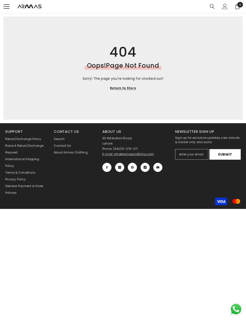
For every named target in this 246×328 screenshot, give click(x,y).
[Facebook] (106, 167)
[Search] (212, 6)
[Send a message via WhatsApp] (236, 309)
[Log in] (225, 6)
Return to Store (123, 88)
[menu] (6, 6)
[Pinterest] (132, 167)
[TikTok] (145, 167)
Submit (225, 154)
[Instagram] (119, 167)
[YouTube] (157, 167)
